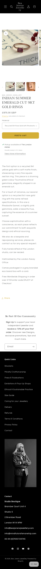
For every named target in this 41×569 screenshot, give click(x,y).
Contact (8, 431)
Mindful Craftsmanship (15, 372)
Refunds (8, 413)
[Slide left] (2, 87)
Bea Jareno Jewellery (19, 559)
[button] (6, 7)
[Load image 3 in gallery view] (30, 86)
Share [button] (7, 298)
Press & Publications (14, 378)
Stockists (9, 366)
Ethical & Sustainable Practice (19, 390)
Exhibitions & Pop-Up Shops (18, 384)
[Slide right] (38, 87)
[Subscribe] (33, 346)
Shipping (5, 116)
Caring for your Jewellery (16, 401)
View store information (15, 154)
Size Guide (9, 395)
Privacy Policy (11, 425)
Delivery (8, 407)
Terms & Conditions (14, 419)
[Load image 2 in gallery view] (20, 86)
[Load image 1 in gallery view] (10, 86)
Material (5, 120)
